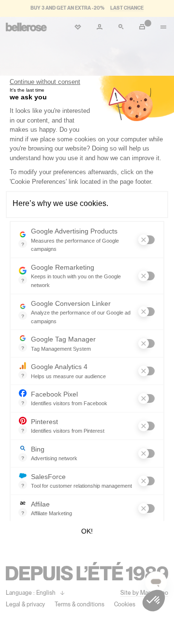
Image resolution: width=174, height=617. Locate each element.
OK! (87, 531)
